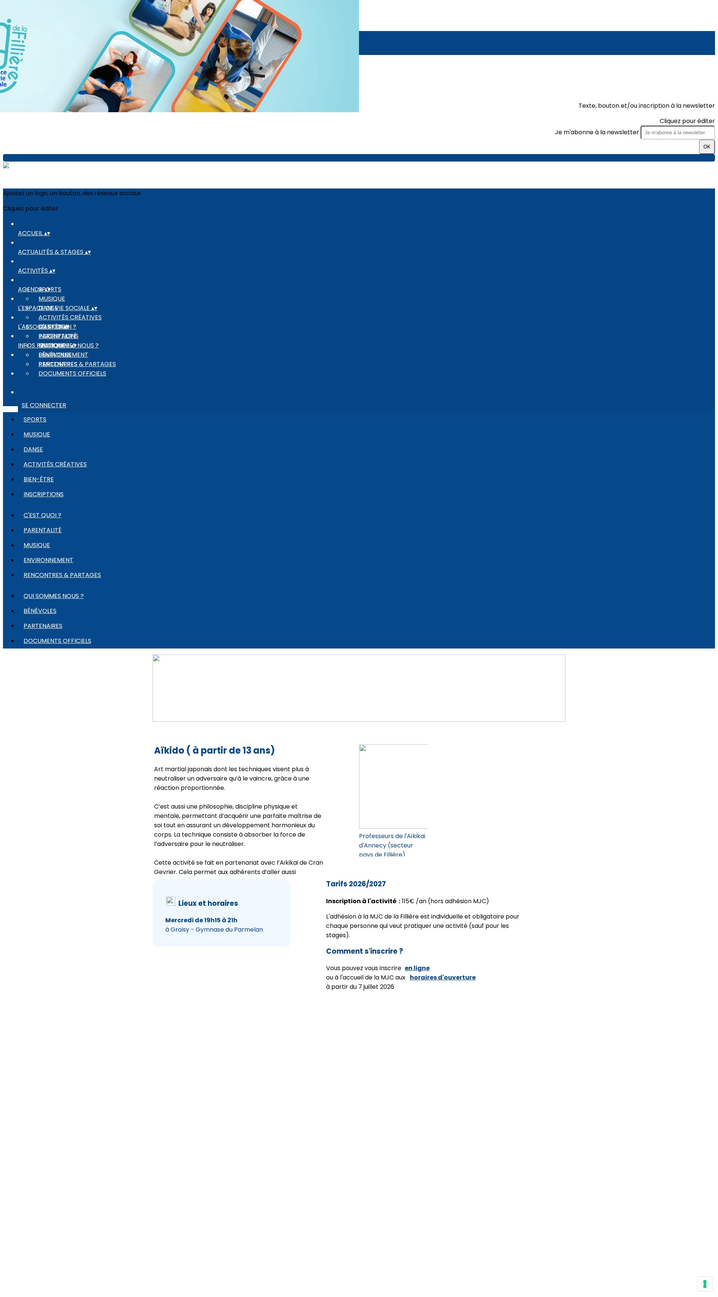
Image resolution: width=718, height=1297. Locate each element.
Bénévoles (55, 354)
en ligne (417, 968)
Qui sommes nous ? (54, 596)
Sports (35, 419)
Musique (52, 298)
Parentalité (58, 336)
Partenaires (58, 364)
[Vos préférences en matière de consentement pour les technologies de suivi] (705, 1284)
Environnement (48, 560)
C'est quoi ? (42, 515)
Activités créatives (70, 317)
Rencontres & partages (62, 575)
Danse (33, 449)
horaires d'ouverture (443, 977)
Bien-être (39, 479)
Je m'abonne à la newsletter (598, 132)
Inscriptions (44, 494)
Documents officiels (72, 373)
